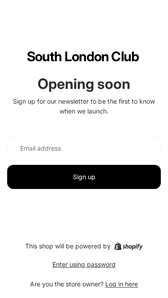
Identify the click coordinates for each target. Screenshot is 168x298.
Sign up (84, 176)
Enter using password (84, 264)
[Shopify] (128, 246)
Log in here (121, 284)
